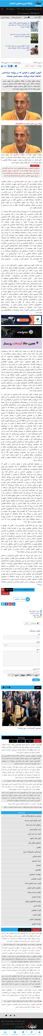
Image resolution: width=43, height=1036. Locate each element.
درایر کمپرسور (36, 861)
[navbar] (41, 9)
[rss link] (14, 1015)
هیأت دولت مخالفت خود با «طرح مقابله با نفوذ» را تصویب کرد (22, 781)
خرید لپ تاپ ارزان (34, 834)
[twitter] (2, 604)
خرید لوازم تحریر (35, 829)
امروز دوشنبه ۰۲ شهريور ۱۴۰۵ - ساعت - (27, 9)
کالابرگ (38, 865)
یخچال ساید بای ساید (33, 825)
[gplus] (10, 604)
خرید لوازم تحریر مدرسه (33, 820)
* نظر (38, 650)
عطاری (38, 847)
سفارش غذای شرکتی (34, 888)
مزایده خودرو (36, 897)
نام (39, 634)
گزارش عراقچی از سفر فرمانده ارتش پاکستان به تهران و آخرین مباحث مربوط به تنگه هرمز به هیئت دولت (21, 1005)
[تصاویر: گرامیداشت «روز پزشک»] (21, 708)
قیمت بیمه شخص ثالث (33, 883)
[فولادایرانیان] (21, 320)
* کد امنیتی (36, 669)
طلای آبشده (37, 915)
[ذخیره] (9, 66)
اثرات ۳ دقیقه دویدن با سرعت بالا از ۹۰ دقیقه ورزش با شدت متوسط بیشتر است (18, 48)
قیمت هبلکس (36, 879)
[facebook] (6, 604)
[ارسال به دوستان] (5, 66)
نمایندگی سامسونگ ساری (32, 852)
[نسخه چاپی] (2, 66)
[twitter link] (6, 1015)
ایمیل (38, 642)
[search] (2, 9)
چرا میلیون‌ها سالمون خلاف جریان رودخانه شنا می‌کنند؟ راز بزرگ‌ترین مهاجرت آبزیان (19, 25)
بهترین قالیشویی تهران (33, 901)
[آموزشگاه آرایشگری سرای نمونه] (21, 344)
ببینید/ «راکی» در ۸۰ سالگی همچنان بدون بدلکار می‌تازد (24, 804)
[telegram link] (10, 1015)
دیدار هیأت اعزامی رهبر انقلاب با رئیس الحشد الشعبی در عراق (22, 807)
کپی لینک (5, 593)
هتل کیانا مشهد (35, 838)
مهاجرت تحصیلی (35, 874)
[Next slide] (3, 687)
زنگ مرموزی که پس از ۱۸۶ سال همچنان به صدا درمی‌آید (20, 35)
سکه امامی (37, 906)
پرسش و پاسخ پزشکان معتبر (31, 816)
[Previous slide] (9, 687)
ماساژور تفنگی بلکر (34, 843)
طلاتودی (38, 870)
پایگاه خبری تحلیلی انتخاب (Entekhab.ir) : (28, 124)
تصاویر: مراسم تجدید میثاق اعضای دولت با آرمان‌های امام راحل (21, 944)
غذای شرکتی (37, 856)
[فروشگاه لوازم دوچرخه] (21, 332)
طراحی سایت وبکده (34, 892)
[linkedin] (13, 604)
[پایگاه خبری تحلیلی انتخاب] (38, 3)
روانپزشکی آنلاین (35, 919)
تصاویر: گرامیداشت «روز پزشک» (29, 728)
